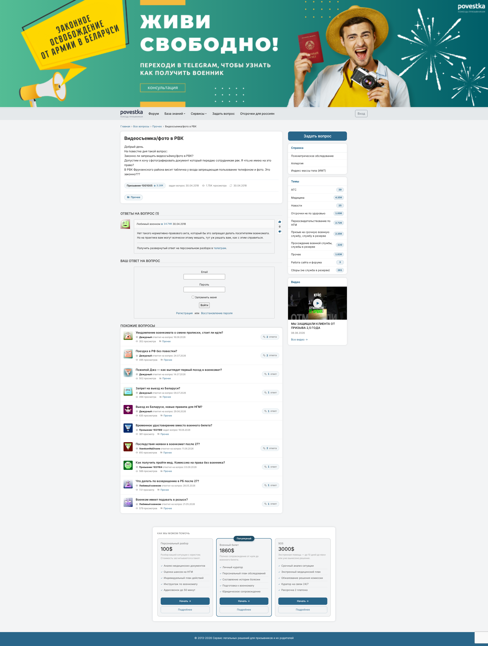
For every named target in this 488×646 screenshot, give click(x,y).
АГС (316, 189)
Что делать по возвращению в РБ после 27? (167, 481)
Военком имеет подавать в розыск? (162, 499)
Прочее (157, 126)
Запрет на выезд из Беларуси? (158, 388)
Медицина (316, 197)
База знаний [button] (174, 113)
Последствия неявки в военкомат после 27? (168, 444)
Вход (361, 113)
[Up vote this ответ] (279, 221)
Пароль (204, 284)
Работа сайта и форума (316, 262)
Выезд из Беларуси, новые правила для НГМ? (169, 407)
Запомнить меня (205, 297)
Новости (316, 205)
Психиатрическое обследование (312, 155)
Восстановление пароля (217, 313)
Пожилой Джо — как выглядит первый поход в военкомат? (179, 370)
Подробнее (185, 609)
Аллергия (297, 163)
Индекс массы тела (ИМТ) (308, 170)
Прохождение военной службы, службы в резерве (316, 244)
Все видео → (299, 339)
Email (204, 271)
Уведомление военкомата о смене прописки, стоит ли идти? (179, 332)
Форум (153, 113)
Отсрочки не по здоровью (316, 213)
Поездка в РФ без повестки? (156, 351)
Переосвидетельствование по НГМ (316, 222)
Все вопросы (141, 126)
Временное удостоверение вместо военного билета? (174, 425)
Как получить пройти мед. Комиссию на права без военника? (180, 462)
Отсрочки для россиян (257, 113)
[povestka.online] (131, 113)
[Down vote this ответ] (279, 231)
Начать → (185, 600)
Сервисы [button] (197, 113)
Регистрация (184, 313)
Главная (125, 126)
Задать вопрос (223, 113)
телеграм (220, 248)
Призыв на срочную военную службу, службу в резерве (316, 233)
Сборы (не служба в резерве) (316, 270)
